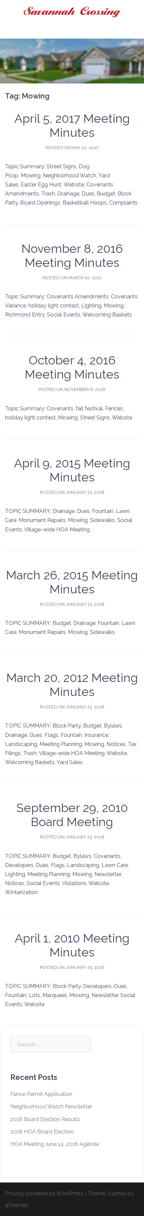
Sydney (116, 1193)
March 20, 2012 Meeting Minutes (72, 685)
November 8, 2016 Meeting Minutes (72, 255)
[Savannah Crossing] (72, 11)
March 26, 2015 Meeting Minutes (72, 582)
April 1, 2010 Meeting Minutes (72, 945)
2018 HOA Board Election (42, 1131)
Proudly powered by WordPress (44, 1193)
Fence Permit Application (41, 1094)
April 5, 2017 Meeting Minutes (72, 125)
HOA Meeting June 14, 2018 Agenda (54, 1144)
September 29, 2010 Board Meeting (72, 815)
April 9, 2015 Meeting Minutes (72, 470)
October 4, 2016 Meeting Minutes (72, 367)
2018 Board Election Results (45, 1119)
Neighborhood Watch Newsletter (51, 1106)
